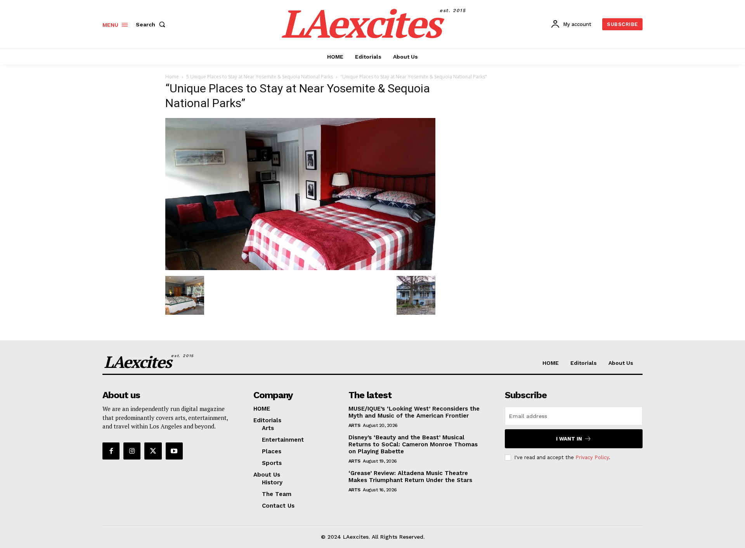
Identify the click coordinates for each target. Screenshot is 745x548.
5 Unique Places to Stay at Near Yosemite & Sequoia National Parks (259, 76)
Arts (354, 425)
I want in (569, 439)
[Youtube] (174, 451)
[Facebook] (111, 451)
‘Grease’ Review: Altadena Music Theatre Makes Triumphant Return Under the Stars (410, 477)
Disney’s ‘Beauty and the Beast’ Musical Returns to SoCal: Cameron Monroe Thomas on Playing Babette (413, 444)
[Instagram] (131, 451)
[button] (152, 24)
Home (172, 76)
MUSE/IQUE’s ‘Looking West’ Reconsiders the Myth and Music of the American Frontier (414, 412)
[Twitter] (152, 451)
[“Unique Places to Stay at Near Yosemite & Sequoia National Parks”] (300, 268)
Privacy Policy (592, 457)
